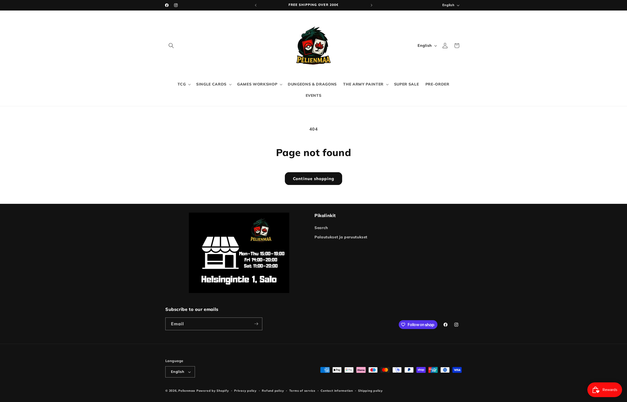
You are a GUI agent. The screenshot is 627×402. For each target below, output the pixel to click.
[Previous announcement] (255, 5)
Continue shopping (313, 178)
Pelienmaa (186, 390)
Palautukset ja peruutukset (340, 237)
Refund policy (273, 390)
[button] (171, 45)
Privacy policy (245, 390)
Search (321, 227)
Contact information (337, 390)
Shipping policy (370, 390)
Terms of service (302, 390)
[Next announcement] (371, 5)
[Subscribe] (256, 323)
